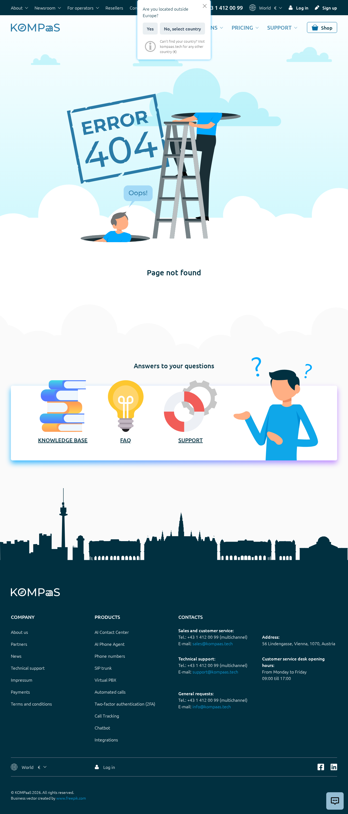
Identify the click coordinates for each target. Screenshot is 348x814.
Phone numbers (110, 656)
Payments (20, 692)
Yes (150, 29)
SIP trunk (103, 668)
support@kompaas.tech (215, 672)
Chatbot (102, 728)
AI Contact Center (112, 632)
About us (19, 632)
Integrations (106, 740)
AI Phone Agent (110, 644)
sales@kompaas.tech (212, 643)
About (17, 8)
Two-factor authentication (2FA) (125, 704)
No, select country (182, 29)
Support (279, 27)
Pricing (242, 27)
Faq (125, 440)
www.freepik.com (71, 798)
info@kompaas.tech (211, 706)
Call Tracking (107, 716)
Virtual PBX (105, 680)
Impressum (21, 680)
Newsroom (45, 8)
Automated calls (110, 692)
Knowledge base (63, 440)
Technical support (28, 668)
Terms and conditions (31, 704)
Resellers (114, 8)
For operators (80, 8)
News (16, 656)
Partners (19, 644)
